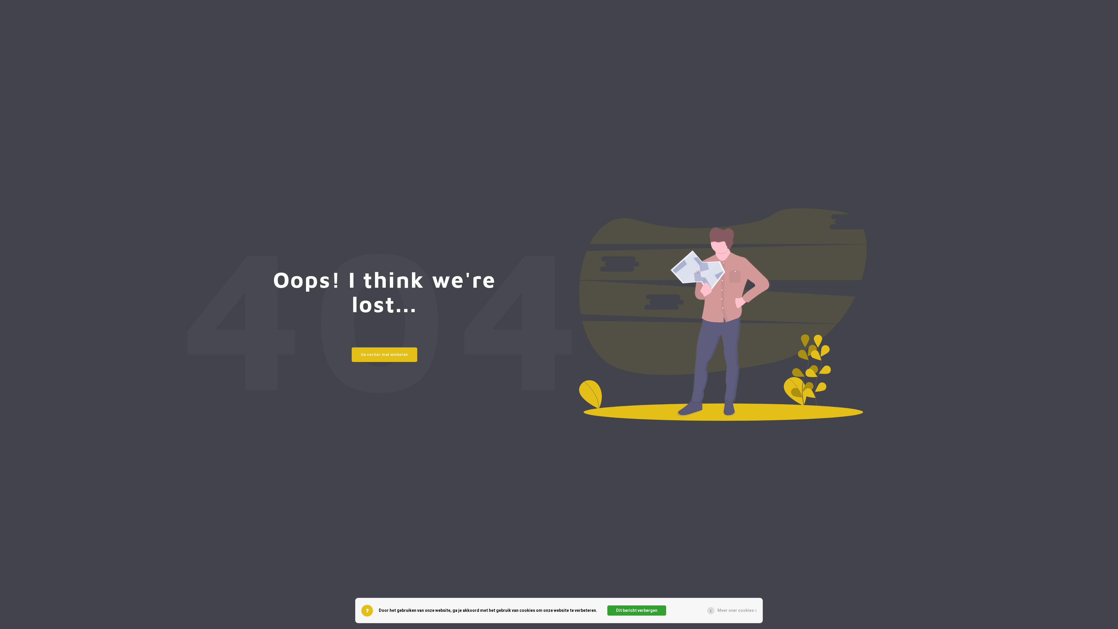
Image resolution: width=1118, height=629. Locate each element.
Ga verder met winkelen (384, 355)
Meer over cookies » (737, 610)
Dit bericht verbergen (636, 610)
